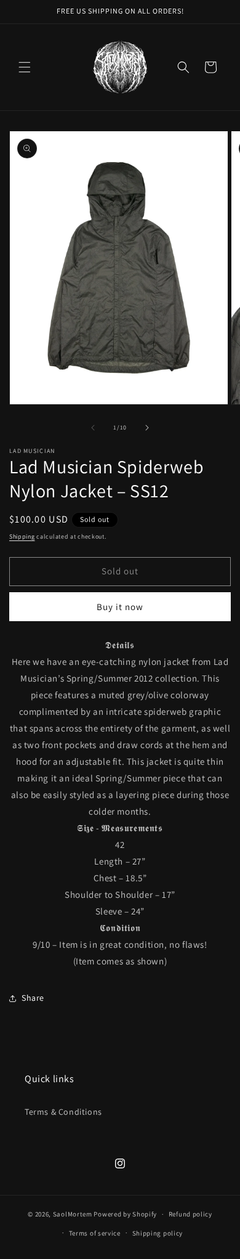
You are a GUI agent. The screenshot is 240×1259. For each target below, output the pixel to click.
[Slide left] (92, 427)
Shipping (22, 536)
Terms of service (95, 1233)
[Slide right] (147, 427)
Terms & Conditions (63, 1111)
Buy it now (120, 607)
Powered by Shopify (125, 1214)
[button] (24, 67)
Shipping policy (157, 1233)
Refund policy (190, 1214)
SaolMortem (72, 1214)
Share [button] (33, 997)
